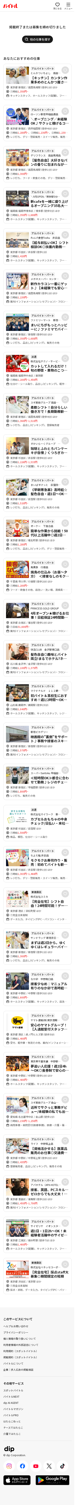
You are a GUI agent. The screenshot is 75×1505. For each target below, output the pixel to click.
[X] (49, 1466)
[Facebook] (22, 1466)
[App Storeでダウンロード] (17, 1480)
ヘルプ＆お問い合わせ (15, 1326)
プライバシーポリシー (15, 1332)
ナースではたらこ (13, 1427)
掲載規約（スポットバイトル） (20, 1357)
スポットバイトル (13, 1390)
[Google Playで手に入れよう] (52, 1480)
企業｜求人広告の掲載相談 (18, 1369)
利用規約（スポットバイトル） (20, 1351)
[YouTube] (36, 1466)
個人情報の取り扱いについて (19, 1338)
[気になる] (65, 70)
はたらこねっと (12, 1421)
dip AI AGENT (11, 1402)
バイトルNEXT (11, 1396)
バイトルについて (13, 1363)
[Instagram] (9, 1466)
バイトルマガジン (13, 1409)
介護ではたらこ (12, 1433)
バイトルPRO (11, 1415)
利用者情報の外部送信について (20, 1344)
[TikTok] (62, 1466)
